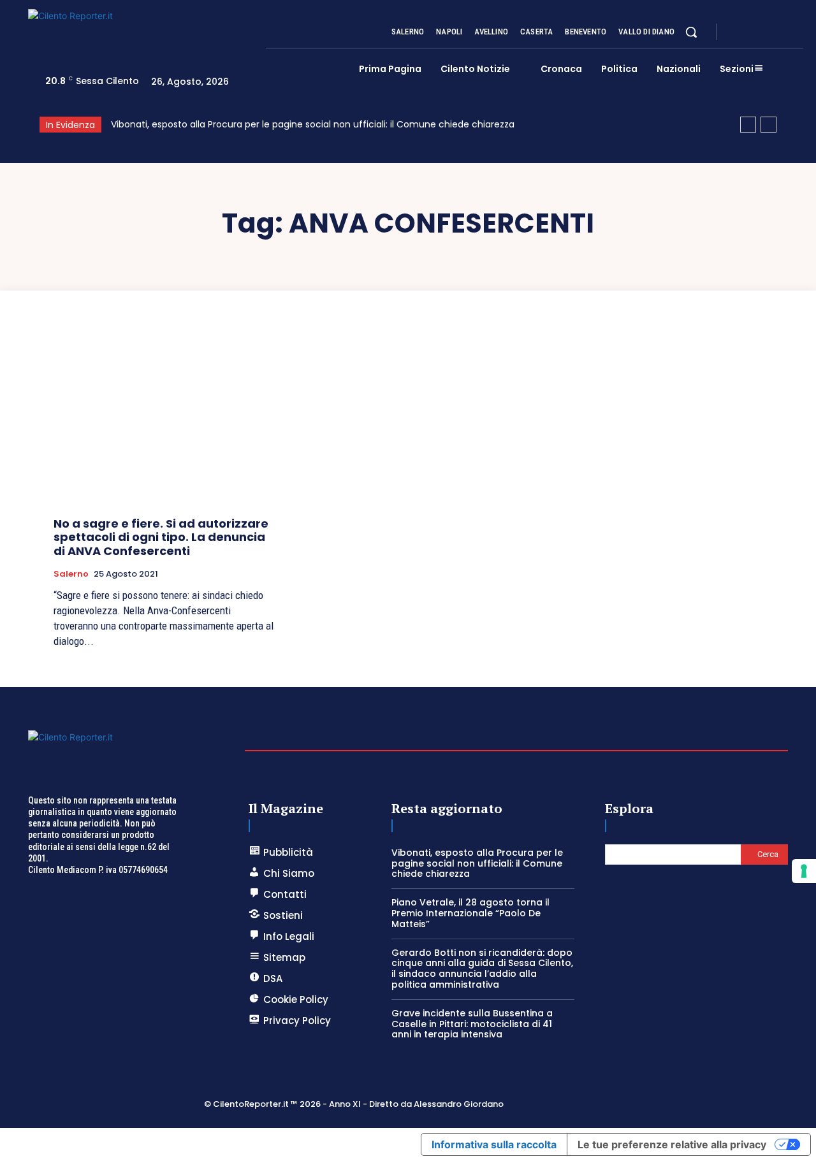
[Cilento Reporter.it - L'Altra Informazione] (139, 33)
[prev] (748, 125)
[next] (768, 125)
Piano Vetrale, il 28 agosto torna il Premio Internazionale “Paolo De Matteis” (470, 913)
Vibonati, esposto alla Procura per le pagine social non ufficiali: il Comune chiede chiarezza (312, 124)
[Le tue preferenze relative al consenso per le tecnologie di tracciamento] (804, 871)
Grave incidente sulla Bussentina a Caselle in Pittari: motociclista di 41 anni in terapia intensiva (472, 1024)
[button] (691, 32)
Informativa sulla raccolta (494, 1144)
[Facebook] (737, 32)
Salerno (71, 574)
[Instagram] (752, 32)
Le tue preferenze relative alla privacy (672, 1144)
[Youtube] (798, 32)
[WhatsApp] (782, 32)
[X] (767, 32)
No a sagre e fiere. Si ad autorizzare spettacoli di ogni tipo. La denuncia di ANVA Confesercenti (161, 537)
